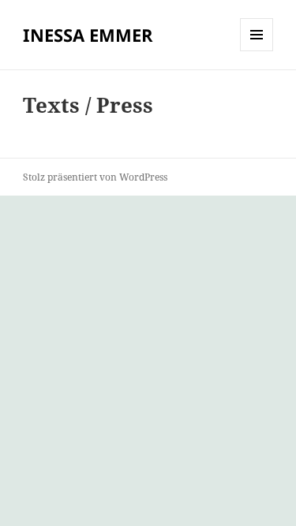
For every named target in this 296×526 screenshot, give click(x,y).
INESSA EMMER (88, 35)
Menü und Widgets (257, 50)
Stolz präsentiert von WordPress (95, 177)
